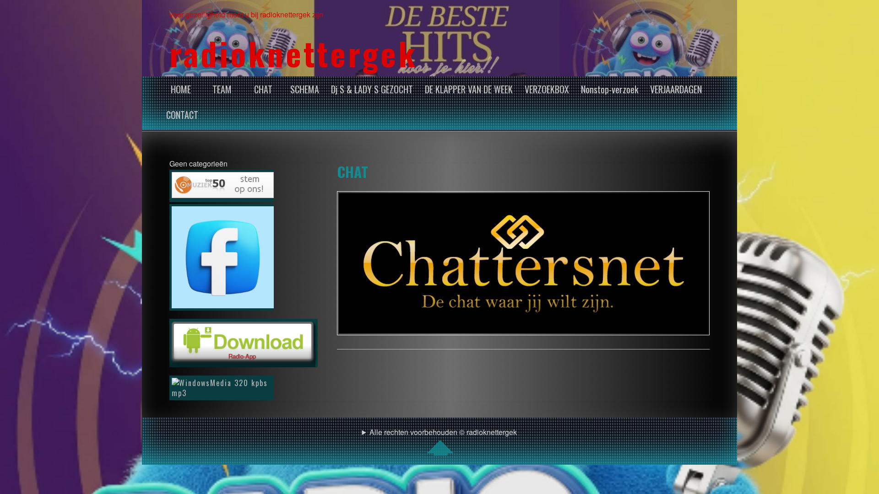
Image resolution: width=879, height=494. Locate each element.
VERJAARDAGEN (676, 89)
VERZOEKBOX (547, 89)
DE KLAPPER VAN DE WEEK (469, 89)
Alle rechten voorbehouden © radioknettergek (443, 432)
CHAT (263, 89)
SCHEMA (304, 89)
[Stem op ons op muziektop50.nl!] (221, 186)
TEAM (222, 89)
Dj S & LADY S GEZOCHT (372, 89)
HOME (181, 89)
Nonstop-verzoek (609, 89)
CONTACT (182, 115)
